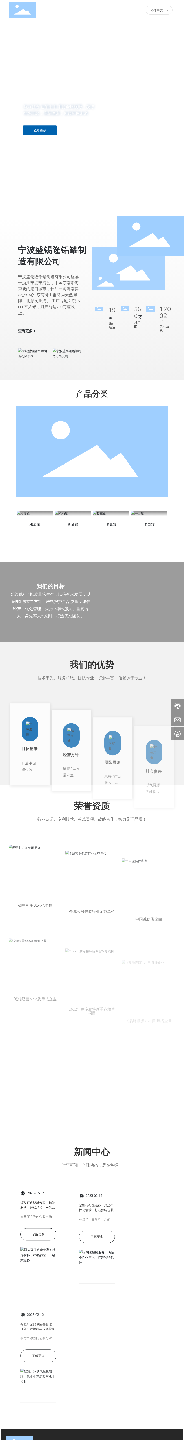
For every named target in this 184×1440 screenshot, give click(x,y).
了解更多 (38, 1234)
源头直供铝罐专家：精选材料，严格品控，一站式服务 (37, 1207)
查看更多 (40, 130)
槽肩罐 (34, 524)
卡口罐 (149, 524)
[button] (24, 203)
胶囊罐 (111, 524)
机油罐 (73, 524)
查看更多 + (26, 327)
